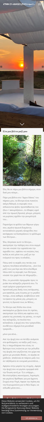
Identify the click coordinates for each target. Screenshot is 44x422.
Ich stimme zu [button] (31, 418)
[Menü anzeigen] (39, 4)
